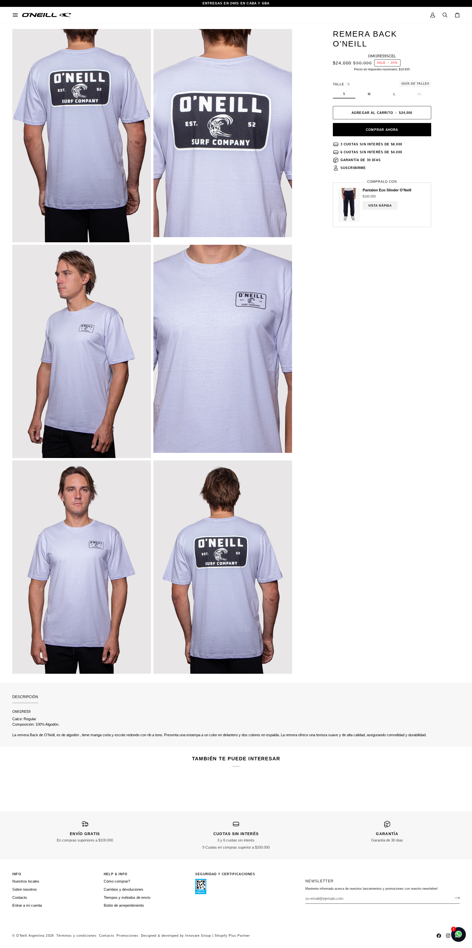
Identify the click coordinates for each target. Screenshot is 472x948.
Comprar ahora (382, 130)
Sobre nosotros (24, 889)
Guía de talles (415, 83)
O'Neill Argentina (30, 935)
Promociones (127, 935)
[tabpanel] (236, 723)
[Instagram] (448, 935)
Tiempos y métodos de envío (127, 898)
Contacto (19, 898)
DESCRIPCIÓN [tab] (25, 697)
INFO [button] (16, 874)
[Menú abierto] (17, 15)
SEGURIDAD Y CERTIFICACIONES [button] (225, 874)
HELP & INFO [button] (115, 874)
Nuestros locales (25, 881)
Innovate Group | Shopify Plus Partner (217, 935)
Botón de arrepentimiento (124, 905)
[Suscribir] (456, 898)
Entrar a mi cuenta (27, 905)
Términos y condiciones (76, 935)
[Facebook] (439, 935)
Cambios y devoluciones (123, 889)
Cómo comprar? (117, 881)
